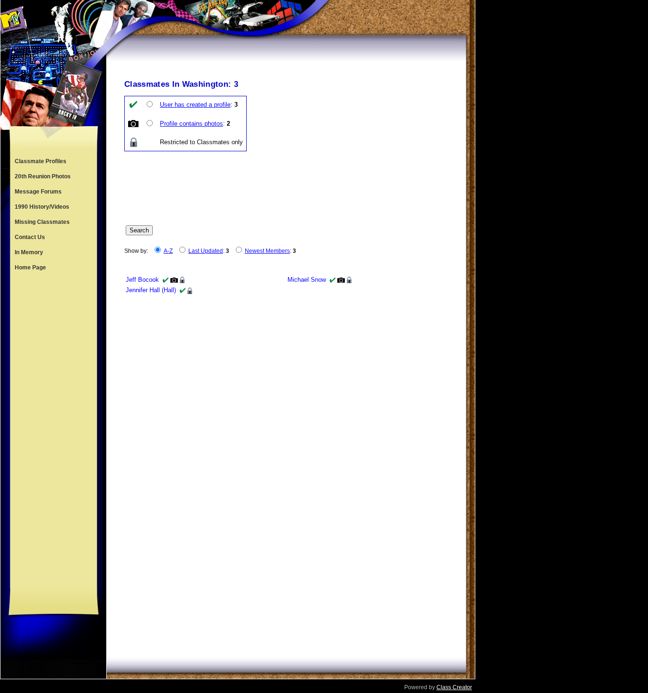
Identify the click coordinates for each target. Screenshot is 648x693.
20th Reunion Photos (43, 176)
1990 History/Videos (42, 206)
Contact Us (30, 237)
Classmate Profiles (40, 161)
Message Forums (38, 191)
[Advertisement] (54, 431)
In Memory (29, 252)
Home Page (30, 267)
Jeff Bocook (142, 279)
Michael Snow (306, 279)
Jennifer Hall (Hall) (151, 290)
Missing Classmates (42, 222)
